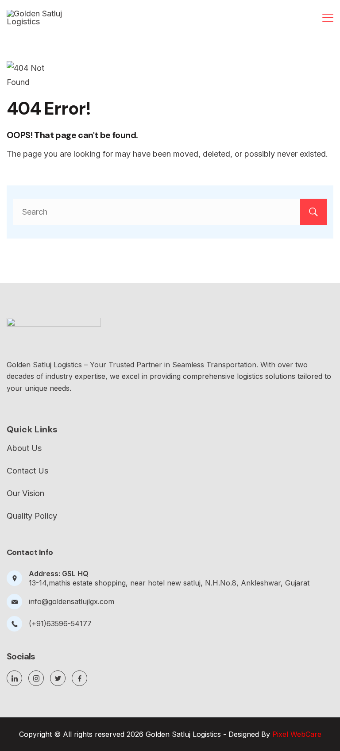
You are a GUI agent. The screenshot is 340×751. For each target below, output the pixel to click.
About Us (24, 448)
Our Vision (25, 493)
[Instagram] (36, 678)
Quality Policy (32, 516)
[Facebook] (79, 678)
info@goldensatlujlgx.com (71, 601)
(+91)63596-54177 (60, 623)
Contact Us (27, 471)
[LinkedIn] (14, 678)
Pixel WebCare (296, 734)
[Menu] (327, 17)
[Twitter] (58, 678)
